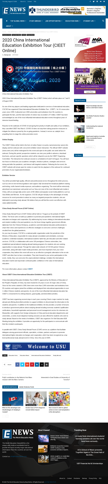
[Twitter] (93, 1)
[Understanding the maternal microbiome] (79, 129)
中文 (35, 1)
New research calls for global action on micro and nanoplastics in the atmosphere (59, 410)
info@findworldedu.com (18, 456)
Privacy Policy (93, 478)
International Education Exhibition (41, 355)
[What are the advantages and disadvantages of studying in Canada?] (12, 398)
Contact (30, 1)
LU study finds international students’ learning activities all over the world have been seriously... (90, 438)
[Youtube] (104, 1)
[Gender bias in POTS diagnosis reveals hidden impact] (36, 398)
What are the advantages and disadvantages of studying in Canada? (11, 410)
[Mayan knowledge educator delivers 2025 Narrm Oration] (79, 108)
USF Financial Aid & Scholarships (90, 463)
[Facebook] (90, 1)
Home (4, 32)
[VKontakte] (100, 1)
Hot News (78, 155)
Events (23, 35)
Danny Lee (7, 55)
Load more (89, 147)
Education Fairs (72, 21)
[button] (103, 21)
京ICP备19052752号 (50, 482)
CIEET (30, 269)
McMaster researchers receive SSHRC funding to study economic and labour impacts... (59, 448)
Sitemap (84, 478)
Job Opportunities (53, 21)
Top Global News (17, 21)
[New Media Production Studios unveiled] (79, 118)
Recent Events (80, 100)
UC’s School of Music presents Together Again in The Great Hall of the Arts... (90, 452)
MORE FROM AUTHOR (26, 387)
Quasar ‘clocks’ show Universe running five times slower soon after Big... (59, 437)
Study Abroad (35, 21)
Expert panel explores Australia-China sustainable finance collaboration (95, 138)
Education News (24, 355)
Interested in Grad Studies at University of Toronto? (55, 379)
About (8, 26)
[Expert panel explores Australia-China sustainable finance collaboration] (79, 139)
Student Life (88, 21)
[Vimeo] (97, 1)
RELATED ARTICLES (10, 387)
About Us (23, 1)
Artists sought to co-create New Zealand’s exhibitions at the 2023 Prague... (59, 458)
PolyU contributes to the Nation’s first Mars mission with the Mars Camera (17, 379)
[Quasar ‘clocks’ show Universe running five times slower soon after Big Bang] (43, 438)
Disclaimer (77, 478)
